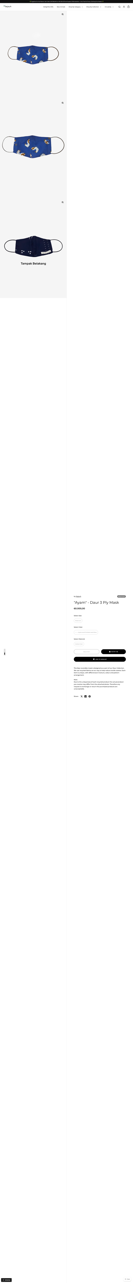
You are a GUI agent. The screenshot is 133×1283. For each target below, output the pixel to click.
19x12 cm (78, 620)
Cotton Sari (79, 644)
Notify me (114, 651)
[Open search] (119, 7)
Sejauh (78, 596)
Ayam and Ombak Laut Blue (87, 632)
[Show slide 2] (4, 651)
